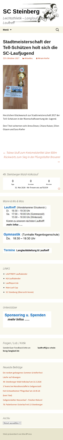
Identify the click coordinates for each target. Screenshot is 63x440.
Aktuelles (28, 58)
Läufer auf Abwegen (12, 377)
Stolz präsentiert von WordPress (17, 434)
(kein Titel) (7, 395)
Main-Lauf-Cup (12, 287)
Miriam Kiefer (44, 58)
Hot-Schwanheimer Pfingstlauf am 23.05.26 (21, 391)
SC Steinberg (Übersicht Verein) (20, 292)
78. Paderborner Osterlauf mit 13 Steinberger (23, 404)
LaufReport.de (12, 283)
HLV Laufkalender (13, 278)
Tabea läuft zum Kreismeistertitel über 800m (30, 152)
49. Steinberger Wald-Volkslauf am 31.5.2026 (22, 381)
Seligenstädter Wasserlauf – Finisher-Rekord (22, 400)
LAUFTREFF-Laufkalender (16, 274)
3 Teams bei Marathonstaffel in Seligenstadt (22, 386)
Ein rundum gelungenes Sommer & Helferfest (22, 372)
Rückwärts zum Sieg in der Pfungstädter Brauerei (32, 159)
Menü (6, 29)
